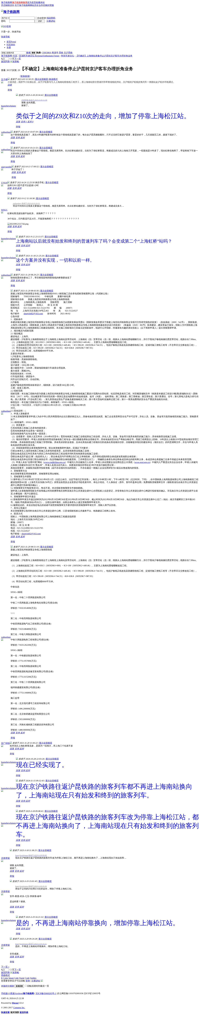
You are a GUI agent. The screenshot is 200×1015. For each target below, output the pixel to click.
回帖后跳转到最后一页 (38, 986)
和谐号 (55, 52)
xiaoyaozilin (6, 167)
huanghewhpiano (8, 106)
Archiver (19, 993)
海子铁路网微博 (19, 2)
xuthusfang (6, 132)
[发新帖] (14, 61)
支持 (24, 121)
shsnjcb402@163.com (33, 313)
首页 (11, 42)
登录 (28, 981)
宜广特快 (5, 743)
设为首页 (31, 2)
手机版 (4, 993)
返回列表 (5, 61)
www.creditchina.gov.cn (54, 462)
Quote (21, 978)
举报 (10, 90)
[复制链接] (25, 76)
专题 (9, 47)
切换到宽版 (48, 5)
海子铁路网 (6, 2)
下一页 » (5, 967)
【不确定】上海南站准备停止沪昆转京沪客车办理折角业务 (104, 56)
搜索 (28, 52)
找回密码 (51, 18)
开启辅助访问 (7, 5)
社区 (11, 44)
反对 (30, 121)
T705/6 (4, 183)
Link (16, 978)
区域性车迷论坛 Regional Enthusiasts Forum (39, 56)
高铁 (61, 52)
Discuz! (15, 1003)
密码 (3, 21)
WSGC (4, 210)
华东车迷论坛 (67, 56)
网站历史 (34, 5)
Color (5, 978)
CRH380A (46, 52)
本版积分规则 (7, 986)
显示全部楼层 (41, 79)
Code (27, 978)
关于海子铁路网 (22, 5)
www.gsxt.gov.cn (142, 462)
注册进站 (51, 21)
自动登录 (41, 18)
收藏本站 (40, 2)
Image (11, 978)
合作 (41, 5)
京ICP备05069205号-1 (46, 993)
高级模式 (5, 975)
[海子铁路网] (10, 11)
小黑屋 (11, 993)
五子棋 (4, 79)
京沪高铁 (68, 52)
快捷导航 (5, 37)
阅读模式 (53, 79)
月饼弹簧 (5, 858)
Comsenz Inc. (19, 1007)
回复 (10, 85)
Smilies (33, 978)
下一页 (17, 58)
